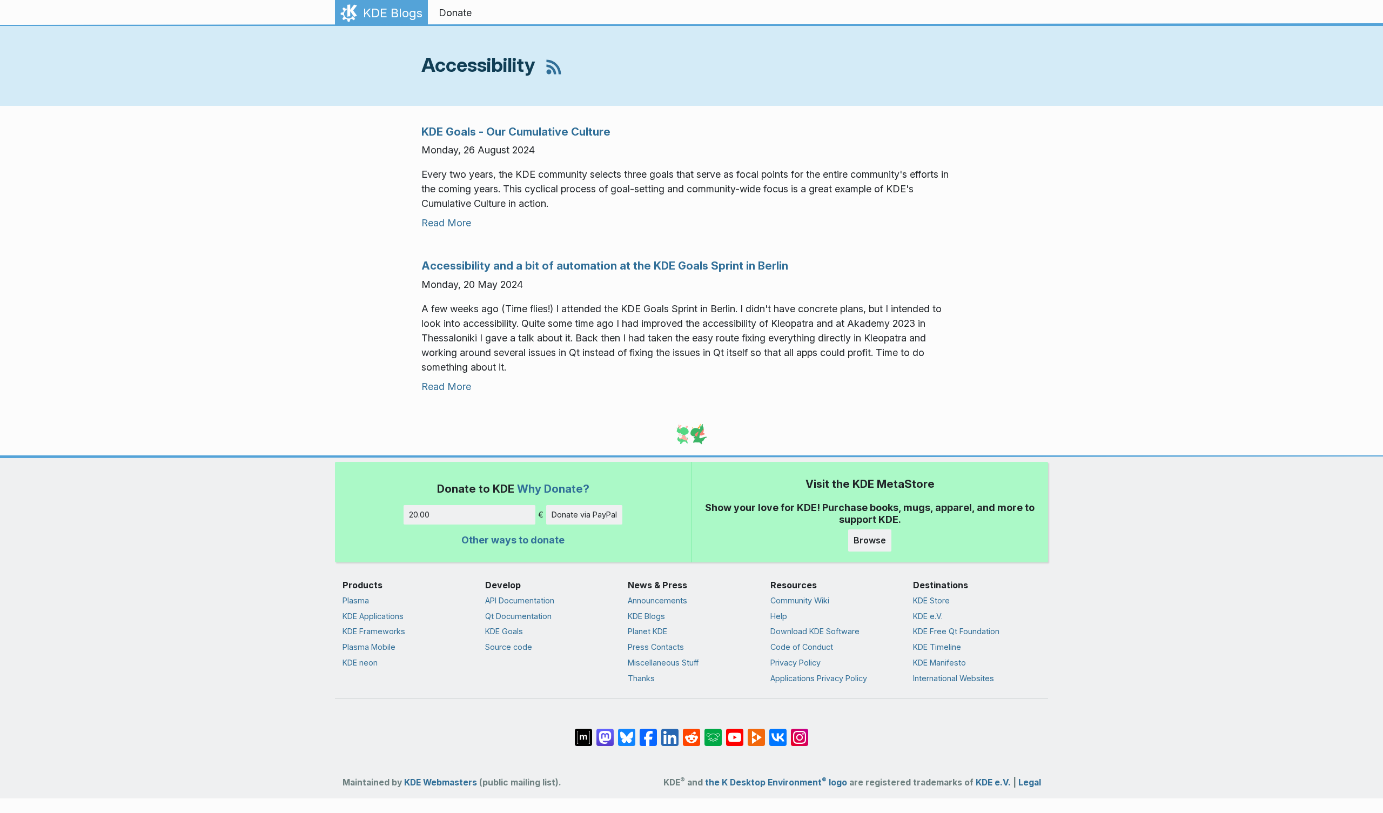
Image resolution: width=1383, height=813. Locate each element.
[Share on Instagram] (799, 732)
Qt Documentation (518, 616)
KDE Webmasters (440, 782)
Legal (1029, 782)
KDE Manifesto (939, 662)
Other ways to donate (513, 540)
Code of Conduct (801, 646)
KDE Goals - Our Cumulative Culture (515, 131)
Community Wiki (799, 600)
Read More (446, 223)
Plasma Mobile (369, 646)
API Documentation (519, 600)
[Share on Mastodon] (605, 732)
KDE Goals (504, 631)
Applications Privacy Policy (818, 678)
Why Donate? (553, 488)
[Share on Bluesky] (626, 732)
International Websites (953, 678)
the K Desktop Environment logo (776, 782)
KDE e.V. (928, 616)
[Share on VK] (778, 732)
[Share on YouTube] (734, 732)
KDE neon (360, 662)
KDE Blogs (646, 616)
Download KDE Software (815, 631)
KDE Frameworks (374, 631)
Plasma (356, 600)
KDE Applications (373, 616)
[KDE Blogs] (553, 65)
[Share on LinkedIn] (670, 732)
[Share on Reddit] (691, 732)
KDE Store (931, 600)
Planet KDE (647, 631)
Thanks (641, 678)
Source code (508, 646)
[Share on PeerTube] (756, 732)
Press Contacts (656, 646)
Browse (870, 540)
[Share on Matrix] (583, 732)
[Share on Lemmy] (713, 732)
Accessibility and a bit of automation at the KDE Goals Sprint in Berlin (604, 265)
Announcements (657, 600)
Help (778, 616)
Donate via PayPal (584, 514)
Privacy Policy (795, 662)
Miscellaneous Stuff (663, 662)
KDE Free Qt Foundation (956, 631)
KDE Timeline (937, 646)
